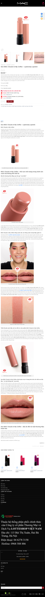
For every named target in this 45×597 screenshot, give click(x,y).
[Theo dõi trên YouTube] (25, 594)
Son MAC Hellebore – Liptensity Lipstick (36, 470)
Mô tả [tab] (2, 121)
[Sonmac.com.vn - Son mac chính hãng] (22, 3)
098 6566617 (9, 98)
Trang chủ (3, 64)
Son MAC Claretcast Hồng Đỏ (20, 470)
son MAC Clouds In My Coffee (16, 106)
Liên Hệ (2, 568)
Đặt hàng (10, 101)
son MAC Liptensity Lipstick (14, 234)
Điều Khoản (3, 483)
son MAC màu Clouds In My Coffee (27, 106)
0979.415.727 (9, 94)
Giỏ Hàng (2, 500)
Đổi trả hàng (3, 485)
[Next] (42, 30)
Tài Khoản (2, 494)
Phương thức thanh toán (5, 489)
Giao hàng (2, 498)
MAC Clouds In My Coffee (6, 106)
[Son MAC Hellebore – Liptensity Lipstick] (37, 460)
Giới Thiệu (2, 566)
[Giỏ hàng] (43, 3)
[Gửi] (43, 588)
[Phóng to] (2, 50)
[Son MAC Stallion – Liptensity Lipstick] (8, 460)
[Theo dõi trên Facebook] (23, 594)
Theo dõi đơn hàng (4, 487)
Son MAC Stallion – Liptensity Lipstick (6, 470)
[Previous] (3, 30)
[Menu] (1, 3)
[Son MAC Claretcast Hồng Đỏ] (22, 460)
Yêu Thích (2, 496)
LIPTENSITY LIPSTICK (10, 64)
